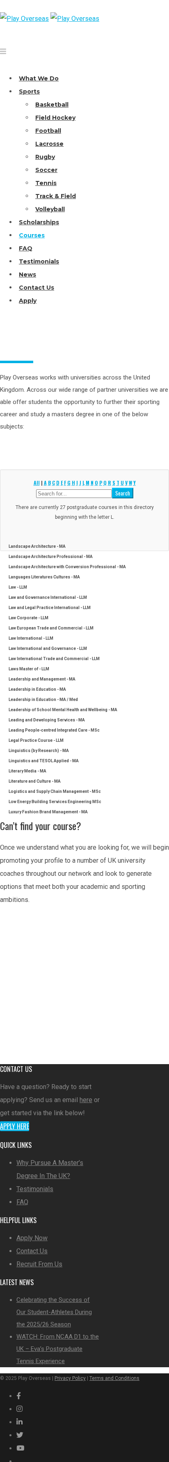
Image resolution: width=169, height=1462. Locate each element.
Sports (29, 91)
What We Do (39, 78)
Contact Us (36, 287)
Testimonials (39, 261)
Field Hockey (55, 117)
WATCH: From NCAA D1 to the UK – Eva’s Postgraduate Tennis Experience (57, 1349)
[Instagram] (19, 1409)
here (86, 1100)
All (37, 482)
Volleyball (50, 209)
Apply (28, 300)
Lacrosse (49, 143)
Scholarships (39, 222)
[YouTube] (20, 1448)
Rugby (45, 157)
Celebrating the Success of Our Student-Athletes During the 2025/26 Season (54, 1312)
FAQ (25, 248)
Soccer (46, 170)
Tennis (46, 183)
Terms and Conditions (114, 1378)
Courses (32, 235)
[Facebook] (18, 1396)
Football (48, 130)
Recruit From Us (39, 1264)
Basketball (52, 104)
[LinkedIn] (19, 1422)
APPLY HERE (27, 1011)
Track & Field (55, 196)
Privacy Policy (70, 1378)
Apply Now (32, 1238)
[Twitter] (19, 1435)
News (27, 274)
